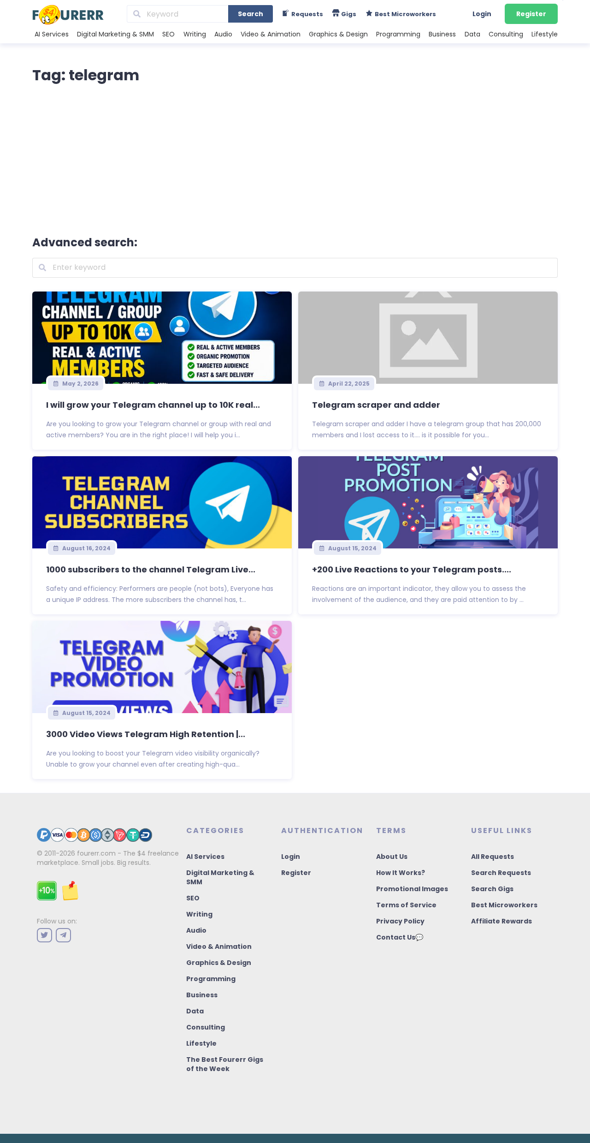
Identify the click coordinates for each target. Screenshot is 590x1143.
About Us (391, 856)
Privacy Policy (400, 921)
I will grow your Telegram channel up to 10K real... (153, 405)
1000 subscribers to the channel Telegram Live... (150, 569)
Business (442, 34)
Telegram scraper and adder (376, 405)
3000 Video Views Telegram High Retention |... (145, 734)
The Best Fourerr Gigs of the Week (224, 1064)
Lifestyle (544, 34)
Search (250, 13)
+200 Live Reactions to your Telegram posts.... (411, 569)
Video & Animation (271, 34)
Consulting (506, 34)
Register (531, 13)
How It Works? (400, 872)
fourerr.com (96, 853)
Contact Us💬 (399, 937)
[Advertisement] (295, 157)
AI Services (52, 34)
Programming (398, 34)
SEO (168, 34)
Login (481, 13)
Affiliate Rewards (501, 921)
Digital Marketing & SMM (115, 34)
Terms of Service (406, 905)
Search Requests (501, 872)
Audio (223, 34)
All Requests (492, 856)
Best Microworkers (504, 905)
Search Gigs (492, 888)
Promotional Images (412, 888)
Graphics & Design (338, 34)
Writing (194, 34)
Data (472, 34)
